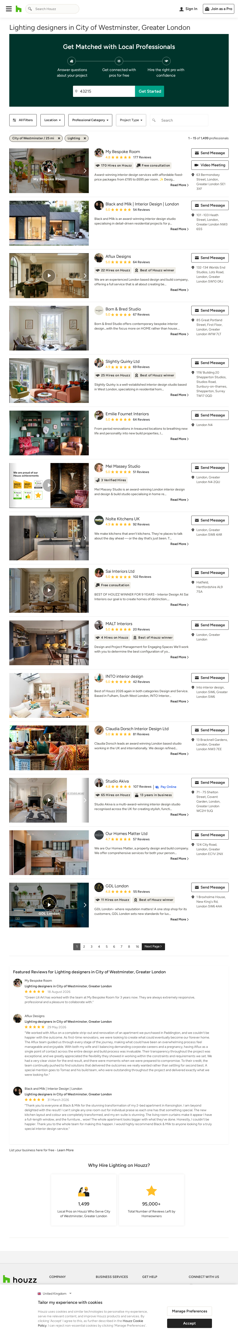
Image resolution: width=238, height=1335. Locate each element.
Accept (189, 1323)
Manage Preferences (189, 1311)
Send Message (213, 153)
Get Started (150, 91)
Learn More (65, 1150)
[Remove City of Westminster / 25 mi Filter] (59, 138)
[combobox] (52, 9)
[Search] (30, 9)
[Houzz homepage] (18, 9)
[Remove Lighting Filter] (85, 138)
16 (137, 947)
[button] (9, 9)
